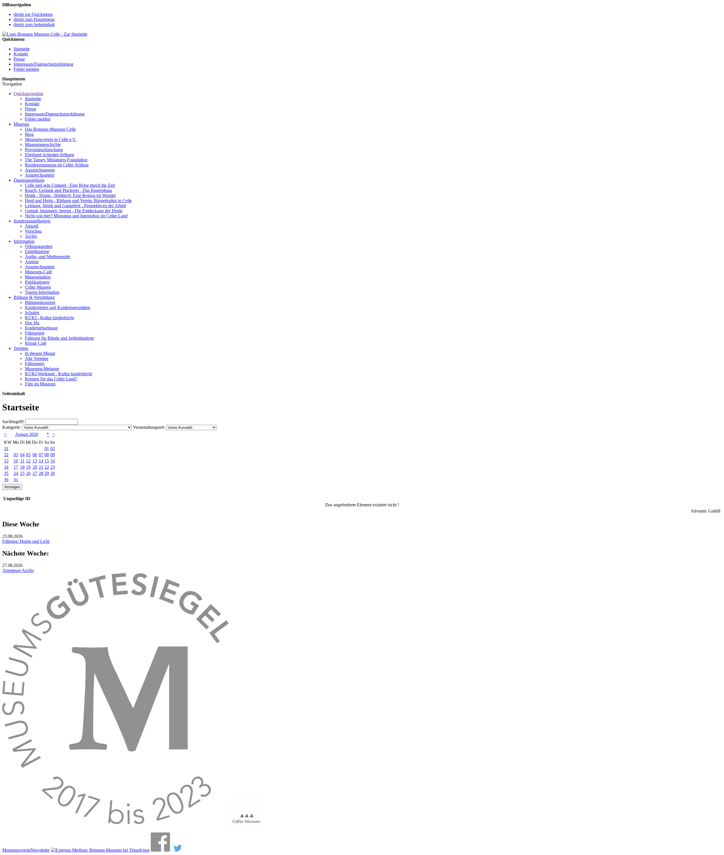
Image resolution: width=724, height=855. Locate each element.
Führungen (34, 333)
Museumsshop (38, 277)
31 (6, 448)
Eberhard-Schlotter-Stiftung (49, 154)
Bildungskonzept (40, 302)
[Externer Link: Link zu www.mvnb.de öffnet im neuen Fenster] (115, 829)
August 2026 (26, 434)
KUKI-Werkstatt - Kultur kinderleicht (58, 373)
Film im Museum (40, 384)
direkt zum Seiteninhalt (34, 24)
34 (6, 467)
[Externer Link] (100, 850)
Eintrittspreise (37, 251)
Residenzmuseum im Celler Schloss (57, 164)
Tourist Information (42, 292)
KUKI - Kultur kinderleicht (49, 317)
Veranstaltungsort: (149, 427)
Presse (19, 59)
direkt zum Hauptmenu (34, 19)
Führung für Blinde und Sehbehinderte (59, 338)
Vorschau (33, 231)
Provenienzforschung (44, 149)
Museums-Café (38, 271)
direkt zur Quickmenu (33, 14)
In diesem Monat (40, 353)
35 (6, 473)
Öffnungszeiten (38, 246)
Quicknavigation (28, 93)
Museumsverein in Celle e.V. (50, 139)
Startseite (22, 48)
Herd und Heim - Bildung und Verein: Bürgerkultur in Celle (78, 200)
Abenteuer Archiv (18, 570)
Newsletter (40, 850)
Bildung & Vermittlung (34, 297)
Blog (29, 134)
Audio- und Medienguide (47, 256)
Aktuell (31, 226)
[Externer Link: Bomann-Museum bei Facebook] (160, 850)
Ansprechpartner (40, 175)
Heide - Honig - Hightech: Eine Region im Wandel (70, 195)
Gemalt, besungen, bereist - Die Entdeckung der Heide (73, 210)
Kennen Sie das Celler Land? (51, 378)
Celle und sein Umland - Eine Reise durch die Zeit (70, 185)
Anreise (32, 261)
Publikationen (37, 282)
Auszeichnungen (40, 170)
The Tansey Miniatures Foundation (56, 159)
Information (24, 241)
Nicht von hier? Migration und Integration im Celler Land (76, 215)
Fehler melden (26, 69)
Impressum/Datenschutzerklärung (43, 64)
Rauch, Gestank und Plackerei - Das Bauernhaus (68, 190)
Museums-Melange (42, 368)
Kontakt (21, 54)
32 (6, 454)
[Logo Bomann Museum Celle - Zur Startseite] (44, 34)
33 (6, 460)
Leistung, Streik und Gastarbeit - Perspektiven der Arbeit (75, 205)
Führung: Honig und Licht (25, 541)
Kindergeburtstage (41, 327)
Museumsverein (16, 850)
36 (6, 479)
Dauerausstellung (29, 180)
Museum (21, 124)
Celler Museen (38, 287)
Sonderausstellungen (32, 220)
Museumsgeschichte (43, 144)
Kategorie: (11, 427)
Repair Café (35, 343)
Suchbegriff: (13, 421)
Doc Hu (32, 322)
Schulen (32, 312)
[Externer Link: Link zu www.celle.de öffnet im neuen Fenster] (246, 829)
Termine (21, 348)
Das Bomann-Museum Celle (50, 129)
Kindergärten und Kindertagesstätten (57, 307)
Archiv (31, 236)
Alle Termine (36, 358)
